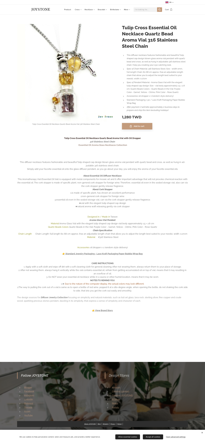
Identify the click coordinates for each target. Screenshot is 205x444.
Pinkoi (115, 403)
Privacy (112, 424)
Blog (99, 424)
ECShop (116, 399)
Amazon (116, 387)
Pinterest (28, 403)
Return (119, 424)
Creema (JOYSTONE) (122, 395)
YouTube (28, 415)
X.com (27, 411)
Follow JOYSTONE (34, 375)
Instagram (29, 395)
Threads (28, 407)
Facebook (29, 391)
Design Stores (119, 375)
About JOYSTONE (90, 424)
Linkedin (28, 399)
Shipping (105, 424)
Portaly (115, 407)
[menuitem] (68, 10)
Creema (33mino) (120, 391)
